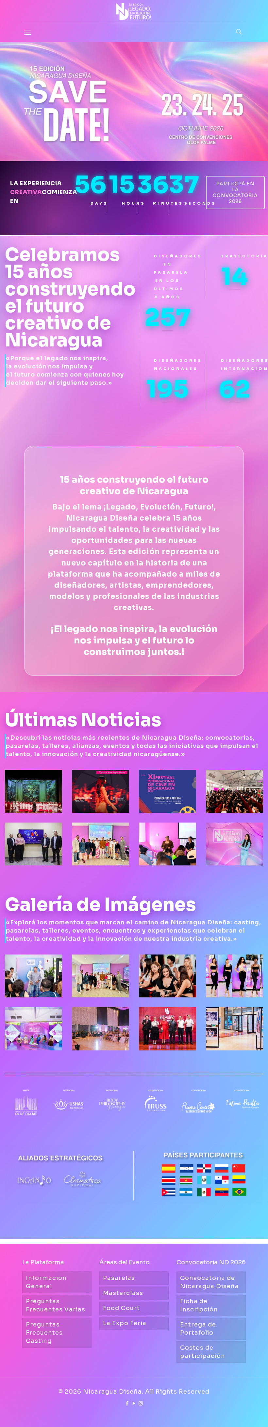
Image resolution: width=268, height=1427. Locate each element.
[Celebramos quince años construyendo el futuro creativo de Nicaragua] (234, 844)
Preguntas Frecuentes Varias (55, 1305)
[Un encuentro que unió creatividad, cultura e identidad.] (167, 1028)
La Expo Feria (124, 1323)
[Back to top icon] (236, 1413)
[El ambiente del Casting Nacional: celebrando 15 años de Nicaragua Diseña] (167, 975)
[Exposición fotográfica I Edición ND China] (234, 1028)
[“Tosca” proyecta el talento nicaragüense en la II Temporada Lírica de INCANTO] (33, 791)
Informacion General (46, 1282)
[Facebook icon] (127, 1403)
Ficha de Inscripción (199, 1305)
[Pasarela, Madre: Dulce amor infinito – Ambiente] (100, 1028)
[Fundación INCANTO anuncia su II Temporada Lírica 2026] (33, 844)
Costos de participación (202, 1352)
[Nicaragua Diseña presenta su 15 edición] (33, 1028)
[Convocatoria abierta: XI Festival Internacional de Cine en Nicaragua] (167, 791)
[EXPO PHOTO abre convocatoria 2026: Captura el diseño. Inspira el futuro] (100, 791)
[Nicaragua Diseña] (134, 11)
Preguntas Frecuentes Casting (44, 1332)
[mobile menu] (27, 32)
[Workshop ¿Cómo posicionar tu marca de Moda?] (100, 975)
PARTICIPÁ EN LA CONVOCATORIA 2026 (235, 192)
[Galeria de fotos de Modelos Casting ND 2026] (234, 975)
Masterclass (123, 1293)
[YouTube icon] (134, 1403)
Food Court (121, 1308)
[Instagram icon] (141, 1403)
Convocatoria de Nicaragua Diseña (209, 1282)
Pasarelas (119, 1278)
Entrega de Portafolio (198, 1328)
